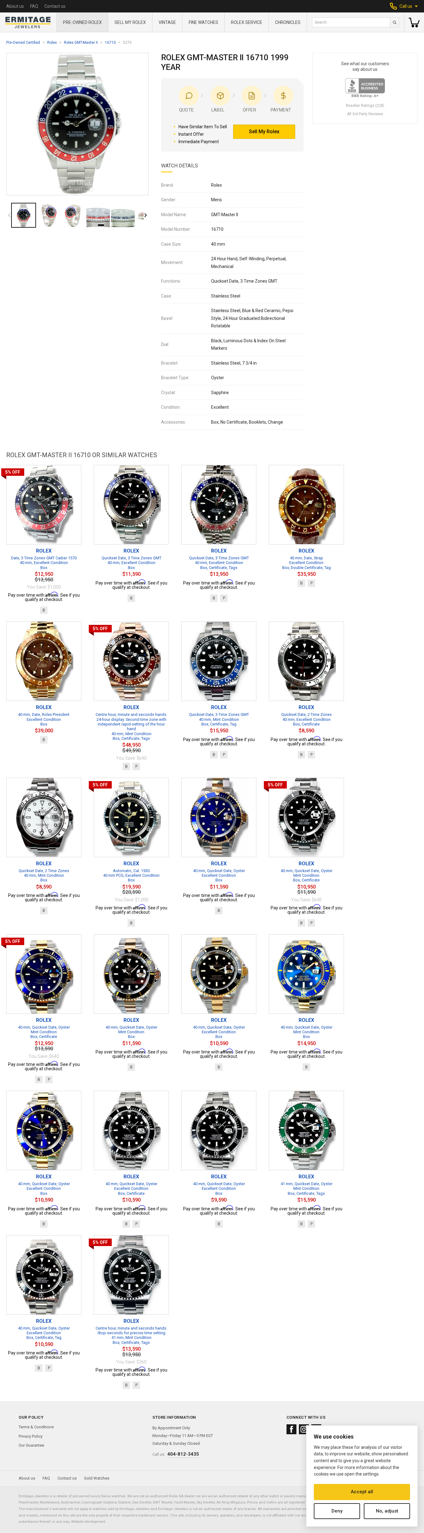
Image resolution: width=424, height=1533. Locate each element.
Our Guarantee (31, 1445)
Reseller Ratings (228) (365, 105)
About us (15, 6)
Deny (337, 1511)
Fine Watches (203, 22)
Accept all (362, 1491)
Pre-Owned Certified (23, 42)
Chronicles (287, 22)
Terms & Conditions (36, 1427)
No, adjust (387, 1511)
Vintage (167, 22)
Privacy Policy (31, 1436)
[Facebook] (291, 1429)
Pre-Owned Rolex (82, 22)
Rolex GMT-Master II (81, 42)
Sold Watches (96, 1478)
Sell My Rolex (130, 22)
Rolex (52, 42)
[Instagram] (304, 1429)
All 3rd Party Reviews (365, 114)
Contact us (54, 6)
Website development (88, 1521)
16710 (110, 42)
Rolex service (246, 22)
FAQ (34, 6)
